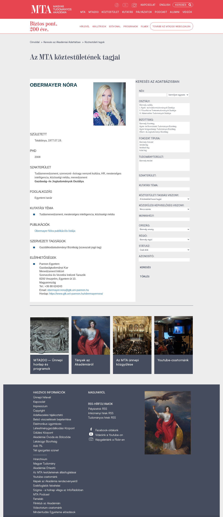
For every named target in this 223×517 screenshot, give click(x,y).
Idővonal (115, 26)
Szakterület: (147, 175)
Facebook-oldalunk (106, 430)
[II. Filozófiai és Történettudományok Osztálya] (164, 110)
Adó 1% (37, 446)
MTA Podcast (41, 494)
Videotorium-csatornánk (47, 507)
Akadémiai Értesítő (44, 468)
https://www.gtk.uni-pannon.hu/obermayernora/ (76, 293)
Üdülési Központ (43, 432)
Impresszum (40, 406)
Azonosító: (146, 256)
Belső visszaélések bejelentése (52, 419)
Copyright (39, 410)
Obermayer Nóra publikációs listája (55, 230)
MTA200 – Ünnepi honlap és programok (48, 364)
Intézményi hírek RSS (100, 413)
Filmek (144, 26)
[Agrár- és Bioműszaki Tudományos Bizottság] (164, 126)
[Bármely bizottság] (164, 123)
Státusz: (144, 245)
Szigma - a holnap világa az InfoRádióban (58, 490)
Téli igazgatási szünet (46, 450)
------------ (40, 454)
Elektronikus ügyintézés (47, 423)
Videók (187, 12)
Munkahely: (146, 215)
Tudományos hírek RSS (102, 417)
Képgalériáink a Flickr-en (110, 439)
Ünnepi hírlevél (42, 397)
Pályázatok (144, 12)
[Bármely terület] (164, 160)
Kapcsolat (148, 4)
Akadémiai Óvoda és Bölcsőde (52, 437)
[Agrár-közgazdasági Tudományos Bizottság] (164, 129)
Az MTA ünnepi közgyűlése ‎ (127, 362)
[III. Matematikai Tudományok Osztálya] (164, 113)
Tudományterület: (151, 156)
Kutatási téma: (148, 185)
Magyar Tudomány (44, 463)
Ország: (144, 225)
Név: (141, 91)
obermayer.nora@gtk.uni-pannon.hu (68, 290)
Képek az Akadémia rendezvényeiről (55, 481)
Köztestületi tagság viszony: (159, 195)
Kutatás (127, 12)
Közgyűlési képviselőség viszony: (161, 205)
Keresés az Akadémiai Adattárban (62, 42)
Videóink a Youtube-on (109, 435)
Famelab (38, 498)
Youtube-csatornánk (45, 476)
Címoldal (35, 42)
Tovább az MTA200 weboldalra (172, 26)
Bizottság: (146, 119)
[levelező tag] (164, 147)
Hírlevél (84, 26)
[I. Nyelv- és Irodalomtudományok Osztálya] (164, 107)
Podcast (161, 12)
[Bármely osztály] (164, 105)
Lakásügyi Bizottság (45, 441)
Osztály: (144, 101)
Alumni (174, 12)
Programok (131, 26)
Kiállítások (99, 26)
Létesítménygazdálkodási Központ (54, 428)
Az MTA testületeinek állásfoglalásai (54, 472)
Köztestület (110, 12)
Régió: (143, 235)
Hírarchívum (40, 459)
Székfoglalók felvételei (46, 485)
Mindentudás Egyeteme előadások (54, 512)
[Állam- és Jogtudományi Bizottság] (164, 132)
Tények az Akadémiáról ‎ (84, 362)
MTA (83, 12)
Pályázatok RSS (97, 408)
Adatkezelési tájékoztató (48, 415)
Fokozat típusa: (149, 138)
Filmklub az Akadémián (46, 503)
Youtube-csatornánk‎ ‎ (173, 360)
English (164, 4)
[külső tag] (164, 150)
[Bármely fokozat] (164, 142)
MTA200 (93, 12)
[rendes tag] (164, 145)
